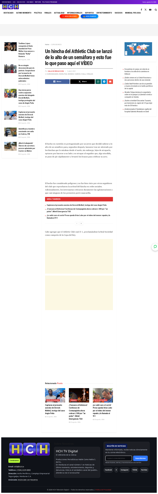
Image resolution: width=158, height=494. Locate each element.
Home (47, 44)
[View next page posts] (81, 223)
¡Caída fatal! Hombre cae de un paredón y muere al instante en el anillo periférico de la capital (139, 86)
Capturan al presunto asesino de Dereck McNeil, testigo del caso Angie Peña (77, 205)
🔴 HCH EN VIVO (69, 16)
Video (83, 74)
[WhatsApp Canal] (155, 247)
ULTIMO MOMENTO (23, 13)
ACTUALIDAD (59, 13)
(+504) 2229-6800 (24, 470)
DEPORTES (89, 13)
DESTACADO (8, 13)
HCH (14, 2)
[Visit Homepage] (10, 7)
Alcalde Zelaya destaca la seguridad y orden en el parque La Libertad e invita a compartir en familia (138, 94)
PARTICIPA (38, 2)
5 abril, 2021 (71, 71)
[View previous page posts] (77, 223)
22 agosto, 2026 (51, 416)
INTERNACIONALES (74, 13)
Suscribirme (140, 458)
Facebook (108, 470)
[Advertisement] (79, 29)
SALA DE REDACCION (56, 71)
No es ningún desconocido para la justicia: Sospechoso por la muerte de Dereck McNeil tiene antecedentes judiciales (27, 73)
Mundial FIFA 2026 (133, 13)
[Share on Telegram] (104, 81)
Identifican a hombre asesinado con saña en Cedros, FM (27, 131)
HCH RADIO (30, 2)
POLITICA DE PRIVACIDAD (49, 2)
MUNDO (71, 74)
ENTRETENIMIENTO (104, 13)
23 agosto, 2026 (25, 59)
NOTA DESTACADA (53, 400)
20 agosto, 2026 (99, 419)
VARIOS (77, 74)
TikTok (134, 470)
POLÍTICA (38, 13)
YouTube (144, 470)
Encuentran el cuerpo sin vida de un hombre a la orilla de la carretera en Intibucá (137, 71)
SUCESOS (118, 13)
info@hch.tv (19, 466)
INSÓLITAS (63, 74)
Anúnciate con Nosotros (28, 480)
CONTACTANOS (6, 2)
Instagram (124, 470)
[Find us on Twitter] (145, 9)
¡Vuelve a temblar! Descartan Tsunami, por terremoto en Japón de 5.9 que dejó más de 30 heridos (138, 103)
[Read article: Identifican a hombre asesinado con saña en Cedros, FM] (10, 132)
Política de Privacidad (103, 490)
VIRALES (47, 13)
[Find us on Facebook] (141, 9)
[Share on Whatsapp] (98, 81)
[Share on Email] (110, 81)
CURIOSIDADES (56, 44)
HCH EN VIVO (21, 2)
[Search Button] (156, 10)
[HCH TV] (29, 449)
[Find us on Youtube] (150, 9)
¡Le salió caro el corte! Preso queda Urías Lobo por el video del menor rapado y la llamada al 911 (102, 410)
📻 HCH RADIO (89, 16)
